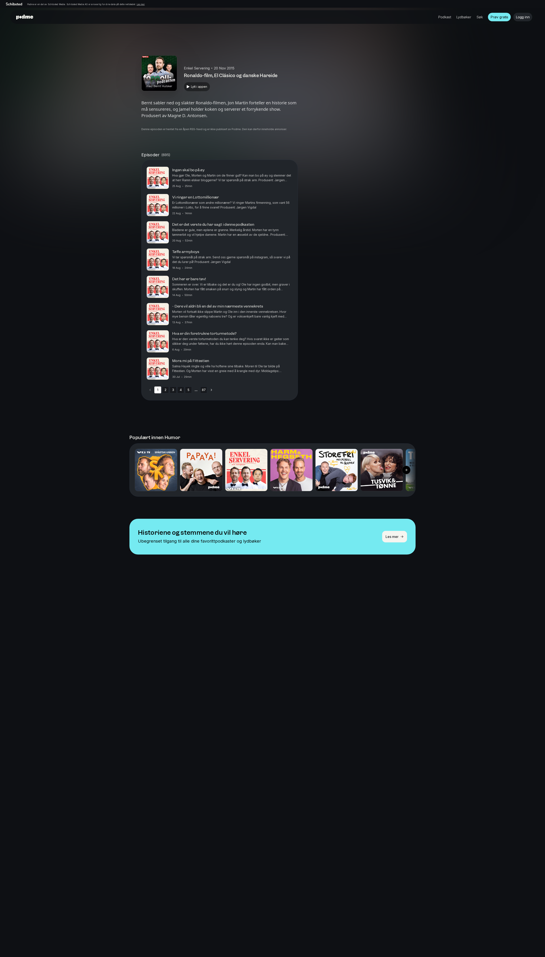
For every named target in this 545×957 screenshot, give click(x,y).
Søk (479, 17)
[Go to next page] (211, 390)
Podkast (444, 17)
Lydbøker (463, 17)
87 (204, 390)
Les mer (141, 4)
